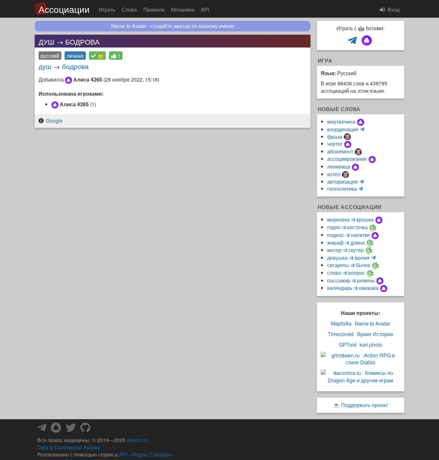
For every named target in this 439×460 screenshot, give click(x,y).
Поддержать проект (364, 405)
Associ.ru (137, 440)
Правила (154, 9)
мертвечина (341, 121)
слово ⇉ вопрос (346, 272)
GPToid (347, 344)
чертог (335, 143)
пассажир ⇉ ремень (351, 280)
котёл (333, 174)
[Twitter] (71, 429)
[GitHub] (85, 429)
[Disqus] (172, 214)
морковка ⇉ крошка (350, 219)
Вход (392, 9)
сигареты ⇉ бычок (348, 265)
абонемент (340, 151)
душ (45, 66)
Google (54, 120)
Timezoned (341, 334)
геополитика (342, 188)
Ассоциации (64, 9)
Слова (129, 9)
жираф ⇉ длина (346, 242)
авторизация (342, 181)
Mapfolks (341, 323)
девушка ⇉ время (348, 257)
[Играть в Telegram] (352, 40)
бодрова (75, 66)
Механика (182, 9)
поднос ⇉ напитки (348, 235)
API (205, 9)
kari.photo (371, 344)
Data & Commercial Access (68, 447)
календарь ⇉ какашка (353, 287)
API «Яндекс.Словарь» (146, 454)
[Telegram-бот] (41, 429)
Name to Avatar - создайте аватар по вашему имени (172, 26)
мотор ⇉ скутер (345, 250)
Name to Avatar (372, 323)
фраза (334, 136)
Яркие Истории (375, 334)
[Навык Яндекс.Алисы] (56, 429)
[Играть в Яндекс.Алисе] (367, 40)
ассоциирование (347, 158)
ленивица (338, 166)
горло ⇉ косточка (347, 227)
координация (342, 129)
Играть (107, 9)
